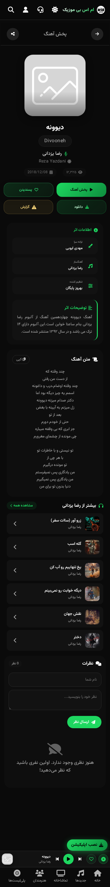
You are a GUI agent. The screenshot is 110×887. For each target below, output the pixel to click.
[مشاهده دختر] (15, 640)
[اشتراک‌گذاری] (13, 34)
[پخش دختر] (92, 640)
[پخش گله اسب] (92, 547)
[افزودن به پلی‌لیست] (103, 859)
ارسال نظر (81, 722)
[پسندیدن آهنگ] (91, 859)
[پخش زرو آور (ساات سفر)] (92, 523)
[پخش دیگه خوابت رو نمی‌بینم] (92, 593)
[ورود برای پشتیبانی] (40, 10)
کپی (19, 359)
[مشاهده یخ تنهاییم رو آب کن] (15, 570)
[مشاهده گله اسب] (15, 547)
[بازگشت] (97, 34)
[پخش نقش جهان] (92, 617)
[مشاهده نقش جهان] (15, 617)
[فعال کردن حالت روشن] (55, 10)
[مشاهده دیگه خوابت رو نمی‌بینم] (15, 594)
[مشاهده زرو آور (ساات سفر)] (15, 524)
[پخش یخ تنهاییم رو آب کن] (92, 570)
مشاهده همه (23, 505)
